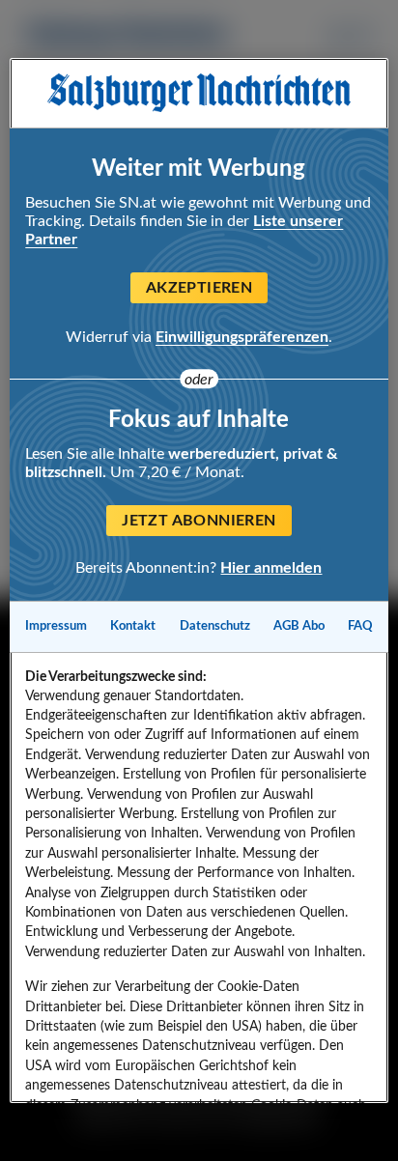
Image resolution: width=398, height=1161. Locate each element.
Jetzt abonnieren (198, 520)
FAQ (360, 626)
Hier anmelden (271, 568)
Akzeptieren (199, 288)
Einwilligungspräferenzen (242, 337)
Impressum (56, 626)
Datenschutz (215, 626)
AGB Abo (299, 626)
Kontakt (133, 626)
